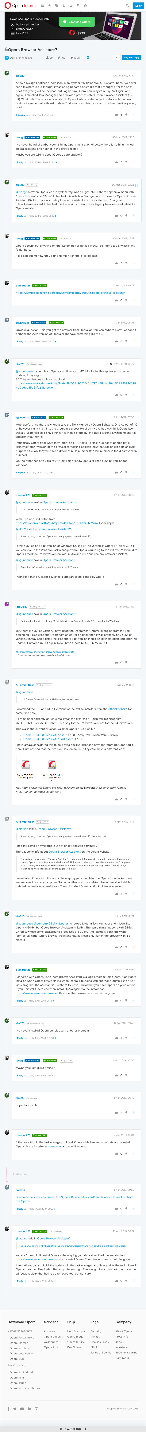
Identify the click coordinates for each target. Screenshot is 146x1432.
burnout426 (23, 285)
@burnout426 (43, 923)
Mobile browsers (18, 1365)
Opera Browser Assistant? (59, 502)
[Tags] (56, 5)
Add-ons (49, 1331)
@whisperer (60, 923)
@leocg (33, 185)
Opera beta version (22, 1353)
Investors (121, 1347)
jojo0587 (21, 606)
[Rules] (78, 5)
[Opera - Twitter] (14, 1408)
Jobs (118, 1341)
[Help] (85, 5)
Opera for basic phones (25, 1388)
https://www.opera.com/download (37, 993)
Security (96, 1331)
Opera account (53, 1336)
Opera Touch (18, 1382)
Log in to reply (131, 57)
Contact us (122, 1357)
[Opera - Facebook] (8, 1408)
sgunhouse (22, 322)
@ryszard (57, 1231)
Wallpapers (51, 1341)
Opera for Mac (19, 1342)
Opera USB (17, 1358)
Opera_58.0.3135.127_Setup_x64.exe (47, 738)
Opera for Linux (19, 1348)
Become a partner (126, 1352)
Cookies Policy (100, 1341)
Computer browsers (20, 1330)
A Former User (25, 684)
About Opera (123, 1331)
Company (123, 1322)
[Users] (64, 5)
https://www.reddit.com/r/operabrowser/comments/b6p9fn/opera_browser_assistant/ (70, 292)
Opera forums (76, 1341)
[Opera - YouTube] (22, 1408)
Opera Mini (17, 1377)
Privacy (95, 1336)
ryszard (20, 1189)
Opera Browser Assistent (65, 851)
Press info (121, 1336)
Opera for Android (21, 1372)
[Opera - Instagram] (36, 1408)
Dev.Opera (74, 1347)
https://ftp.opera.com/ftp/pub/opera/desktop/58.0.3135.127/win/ (57, 523)
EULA (94, 1347)
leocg (19, 137)
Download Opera (79, 21)
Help (71, 1322)
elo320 (20, 75)
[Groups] (71, 5)
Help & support (77, 1331)
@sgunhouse (36, 364)
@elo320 (67, 137)
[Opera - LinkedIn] (29, 1408)
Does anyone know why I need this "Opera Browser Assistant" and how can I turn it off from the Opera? (73, 1246)
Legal (95, 1322)
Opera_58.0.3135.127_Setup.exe (44, 734)
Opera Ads (51, 1347)
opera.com (55, 1146)
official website (117, 708)
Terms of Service (101, 1352)
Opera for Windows (21, 57)
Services (51, 1322)
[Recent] (49, 5)
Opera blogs (75, 1336)
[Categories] (42, 5)
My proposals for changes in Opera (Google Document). (45, 652)
